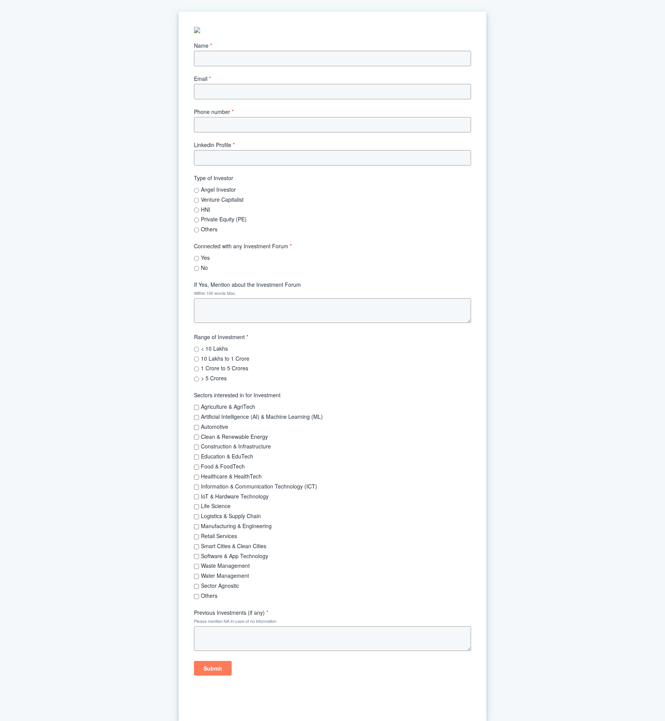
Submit (213, 668)
